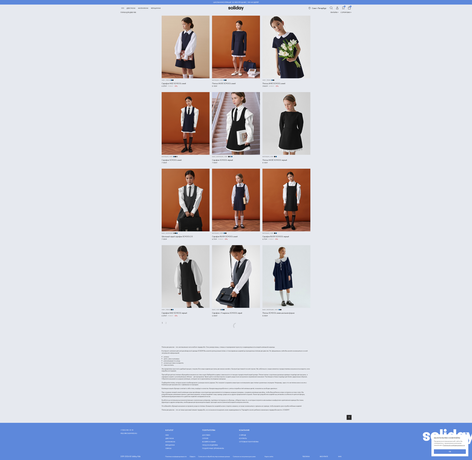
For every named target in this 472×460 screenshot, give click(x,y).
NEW (167, 435)
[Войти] (337, 8)
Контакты (243, 438)
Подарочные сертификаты (213, 448)
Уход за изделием (210, 445)
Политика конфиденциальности (176, 456)
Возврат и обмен (209, 442)
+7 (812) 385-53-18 (126, 430)
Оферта (192, 456)
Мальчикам (143, 8)
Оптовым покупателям (248, 442)
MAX (339, 456)
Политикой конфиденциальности (454, 445)
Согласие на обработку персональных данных (214, 456)
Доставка (206, 435)
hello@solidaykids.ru (128, 433)
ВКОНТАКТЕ (324, 456)
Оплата (205, 438)
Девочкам (130, 8)
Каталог (169, 430)
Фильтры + (334, 12)
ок (450, 451)
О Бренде (242, 435)
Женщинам (156, 8)
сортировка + (346, 12)
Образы (168, 448)
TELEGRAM (306, 456)
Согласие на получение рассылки (244, 456)
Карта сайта (269, 456)
